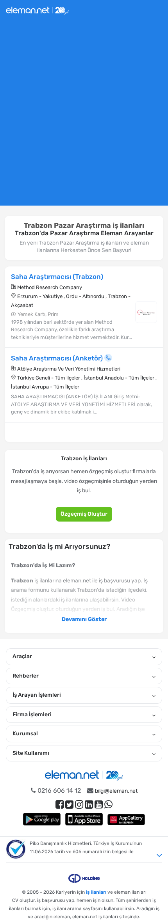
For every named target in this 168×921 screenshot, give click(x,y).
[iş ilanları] (37, 9)
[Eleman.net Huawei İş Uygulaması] (126, 819)
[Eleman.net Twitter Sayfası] (69, 804)
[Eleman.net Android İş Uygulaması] (42, 819)
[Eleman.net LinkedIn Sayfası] (89, 804)
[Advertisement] (84, 116)
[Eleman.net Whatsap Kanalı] (108, 804)
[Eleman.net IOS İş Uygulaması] (84, 819)
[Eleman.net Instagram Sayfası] (79, 804)
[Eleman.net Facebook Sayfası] (59, 804)
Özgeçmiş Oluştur (84, 514)
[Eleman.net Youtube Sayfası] (99, 804)
